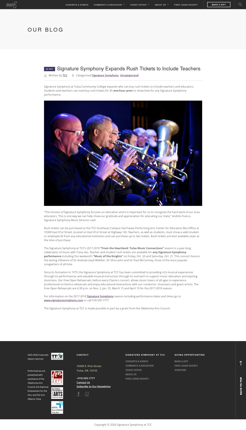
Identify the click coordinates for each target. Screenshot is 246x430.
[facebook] (78, 394)
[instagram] (87, 394)
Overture (180, 369)
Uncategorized (129, 75)
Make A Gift (219, 4)
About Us (160, 5)
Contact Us (83, 382)
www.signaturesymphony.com (63, 300)
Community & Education (108, 5)
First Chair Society (186, 5)
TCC (65, 75)
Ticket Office (138, 5)
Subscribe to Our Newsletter (94, 386)
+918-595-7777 (86, 378)
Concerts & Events (77, 5)
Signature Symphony (105, 75)
